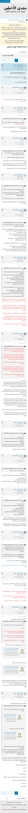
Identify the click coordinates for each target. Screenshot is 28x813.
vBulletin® (14, 802)
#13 (2, 581)
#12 (2, 541)
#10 (2, 465)
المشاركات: (21, 69)
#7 (2, 265)
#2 (2, 97)
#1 (2, 72)
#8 (2, 343)
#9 (2, 430)
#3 (2, 115)
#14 (2, 616)
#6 (2, 219)
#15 (2, 701)
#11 (2, 497)
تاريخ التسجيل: (20, 68)
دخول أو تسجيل (6, 1)
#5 (2, 182)
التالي (3, 60)
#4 (2, 147)
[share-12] (3, 69)
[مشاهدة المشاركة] (23, 120)
